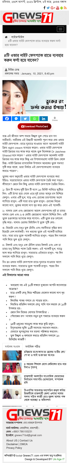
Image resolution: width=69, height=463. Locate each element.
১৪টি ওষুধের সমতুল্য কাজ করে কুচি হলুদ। (32, 324)
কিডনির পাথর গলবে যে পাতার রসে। (29, 300)
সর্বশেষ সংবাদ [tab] (12, 346)
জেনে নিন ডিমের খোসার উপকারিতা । (29, 312)
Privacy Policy (14, 448)
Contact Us (26, 440)
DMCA (24, 444)
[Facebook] (7, 118)
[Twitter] (25, 118)
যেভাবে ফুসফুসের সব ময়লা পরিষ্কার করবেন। (34, 331)
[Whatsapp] (34, 118)
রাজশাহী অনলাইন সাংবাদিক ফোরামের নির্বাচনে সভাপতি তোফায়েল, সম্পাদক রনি (44, 379)
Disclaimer (12, 444)
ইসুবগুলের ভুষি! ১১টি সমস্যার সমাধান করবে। (34, 328)
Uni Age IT (59, 459)
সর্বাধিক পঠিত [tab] (32, 346)
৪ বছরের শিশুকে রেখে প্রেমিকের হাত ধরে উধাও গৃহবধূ (45, 365)
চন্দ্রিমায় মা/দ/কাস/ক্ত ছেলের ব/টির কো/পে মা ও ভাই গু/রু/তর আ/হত (44, 353)
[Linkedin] (43, 118)
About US (11, 440)
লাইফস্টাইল (17, 37)
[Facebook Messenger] (16, 118)
